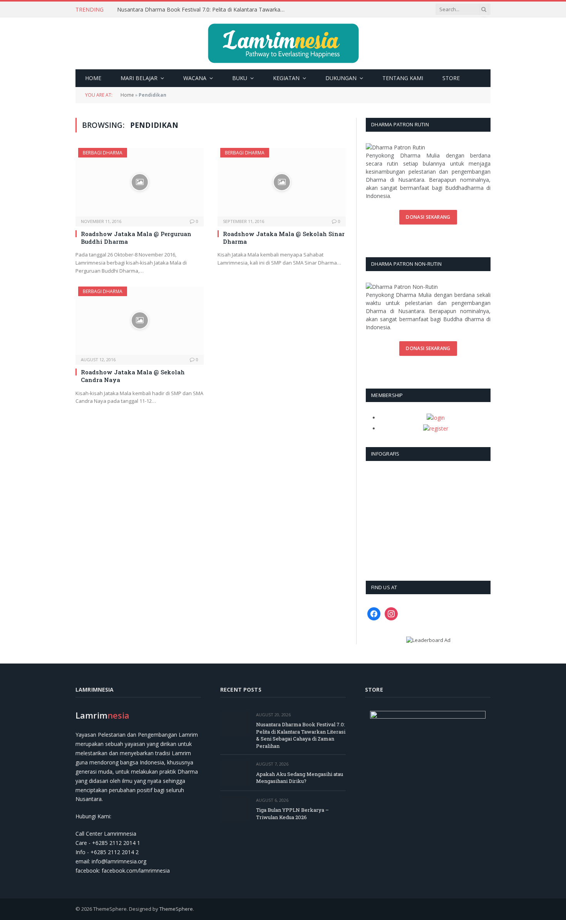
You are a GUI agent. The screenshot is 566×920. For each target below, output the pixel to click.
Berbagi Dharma (102, 152)
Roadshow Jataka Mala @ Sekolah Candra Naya (133, 376)
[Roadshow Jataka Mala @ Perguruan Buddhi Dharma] (139, 182)
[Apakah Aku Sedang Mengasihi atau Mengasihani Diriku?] (234, 772)
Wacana (194, 78)
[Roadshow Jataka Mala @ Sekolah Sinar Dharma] (282, 182)
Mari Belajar (139, 78)
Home (93, 78)
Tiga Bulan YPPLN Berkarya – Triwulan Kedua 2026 (292, 813)
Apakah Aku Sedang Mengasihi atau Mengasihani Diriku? (299, 778)
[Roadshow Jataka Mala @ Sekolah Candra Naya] (139, 321)
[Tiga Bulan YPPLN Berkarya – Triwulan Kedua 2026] (234, 808)
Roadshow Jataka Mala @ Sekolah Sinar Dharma (284, 237)
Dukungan (341, 78)
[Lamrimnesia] (283, 43)
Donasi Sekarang (428, 217)
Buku (239, 78)
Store (451, 78)
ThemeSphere (176, 908)
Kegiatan (286, 78)
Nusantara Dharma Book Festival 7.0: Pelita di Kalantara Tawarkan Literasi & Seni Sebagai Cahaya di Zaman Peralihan (203, 9)
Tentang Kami (402, 78)
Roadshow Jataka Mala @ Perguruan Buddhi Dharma (136, 237)
